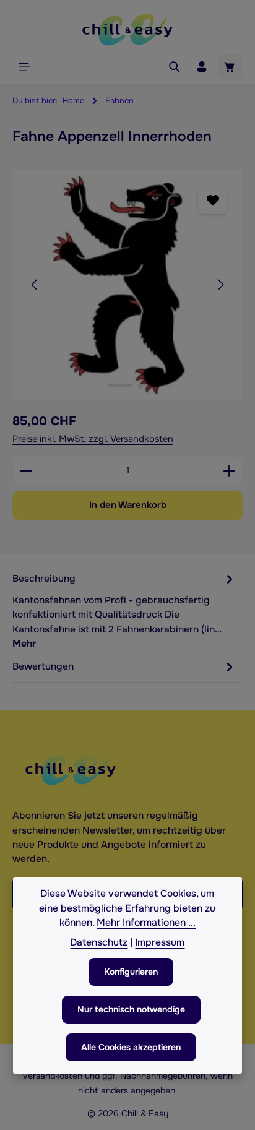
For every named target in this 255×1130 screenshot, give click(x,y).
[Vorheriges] (35, 285)
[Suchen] (174, 66)
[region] (127, 285)
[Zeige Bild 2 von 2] (143, 385)
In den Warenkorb (127, 505)
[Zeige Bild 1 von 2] (119, 385)
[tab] (124, 610)
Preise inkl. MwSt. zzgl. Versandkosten (92, 438)
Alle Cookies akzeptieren (131, 1047)
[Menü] (24, 66)
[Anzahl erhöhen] (229, 471)
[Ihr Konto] (201, 66)
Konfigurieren (131, 971)
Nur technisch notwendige (131, 1009)
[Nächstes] (220, 285)
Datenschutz (98, 942)
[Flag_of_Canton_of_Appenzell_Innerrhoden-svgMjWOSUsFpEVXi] (127, 285)
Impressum (159, 942)
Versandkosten (52, 1075)
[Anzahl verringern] (25, 471)
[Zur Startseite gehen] (127, 29)
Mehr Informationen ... (146, 923)
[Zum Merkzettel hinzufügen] (212, 199)
